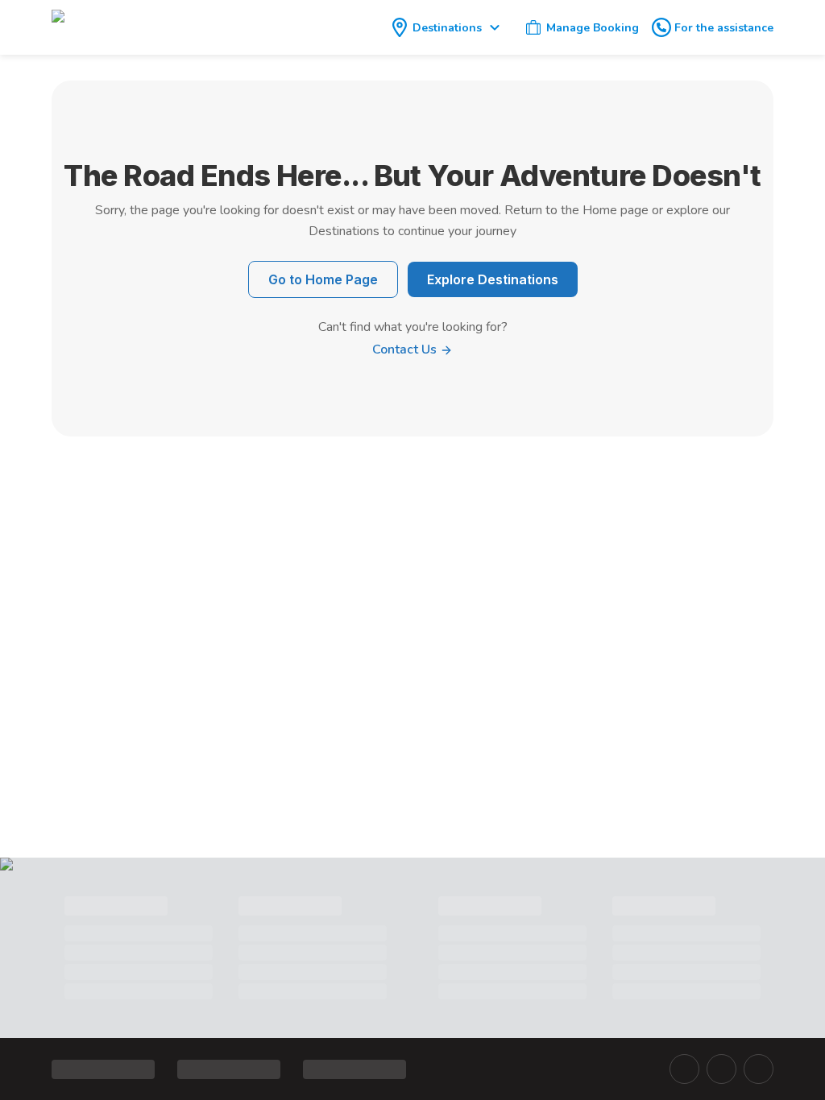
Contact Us (406, 349)
